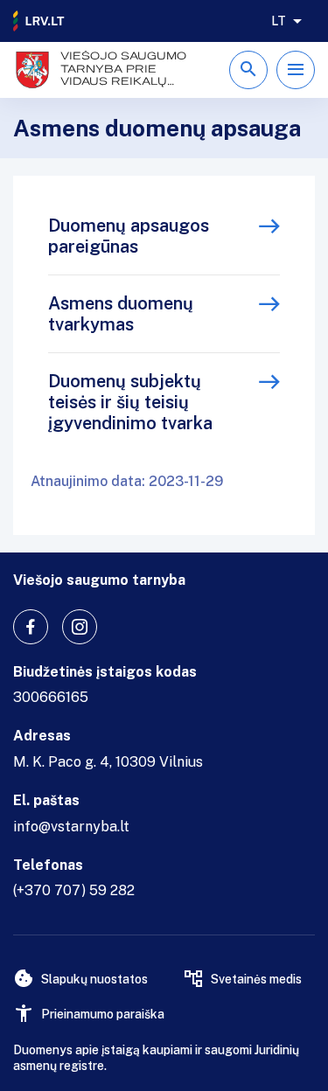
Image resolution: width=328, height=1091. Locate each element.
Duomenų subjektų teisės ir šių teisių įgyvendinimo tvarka (130, 402)
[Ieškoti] (248, 70)
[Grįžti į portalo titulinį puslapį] (39, 21)
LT (278, 21)
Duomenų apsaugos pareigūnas (128, 236)
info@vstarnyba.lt (71, 826)
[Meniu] (295, 70)
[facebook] (30, 626)
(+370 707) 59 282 (74, 890)
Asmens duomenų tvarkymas (120, 314)
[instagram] (79, 626)
